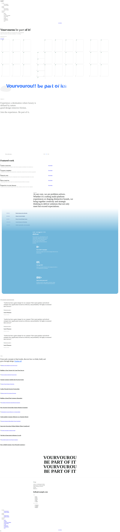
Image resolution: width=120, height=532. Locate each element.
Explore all (18, 361)
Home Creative (6, 5)
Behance (36, 507)
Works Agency (6, 8)
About (3, 6)
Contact (5, 14)
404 (4, 21)
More (3, 12)
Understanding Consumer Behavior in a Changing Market (14, 416)
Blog (4, 13)
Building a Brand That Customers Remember (11, 398)
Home (3, 3)
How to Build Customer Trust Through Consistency (12, 444)
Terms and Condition (7, 15)
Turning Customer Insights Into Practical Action (12, 379)
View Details (50, 165)
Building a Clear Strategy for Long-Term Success (12, 370)
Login (5, 17)
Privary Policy (6, 16)
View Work (2, 38)
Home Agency (6, 4)
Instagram (36, 505)
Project (36, 497)
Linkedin (36, 506)
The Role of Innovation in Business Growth (10, 435)
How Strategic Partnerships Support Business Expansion (14, 407)
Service (36, 499)
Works (3, 7)
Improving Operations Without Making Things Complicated (14, 426)
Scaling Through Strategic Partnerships (10, 389)
